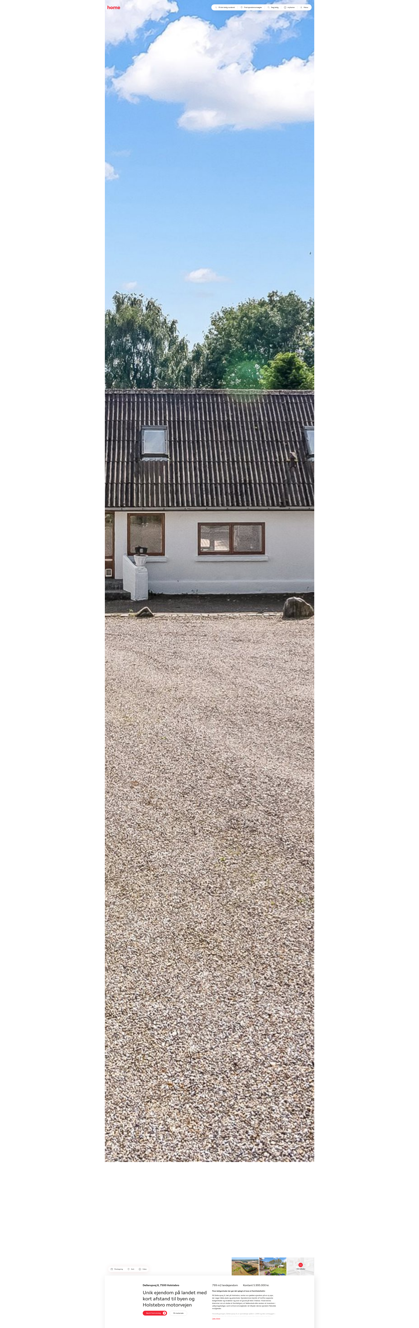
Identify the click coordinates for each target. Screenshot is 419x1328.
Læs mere (216, 1318)
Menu (306, 7)
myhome (291, 7)
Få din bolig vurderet (227, 7)
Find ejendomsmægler (253, 7)
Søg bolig (274, 7)
